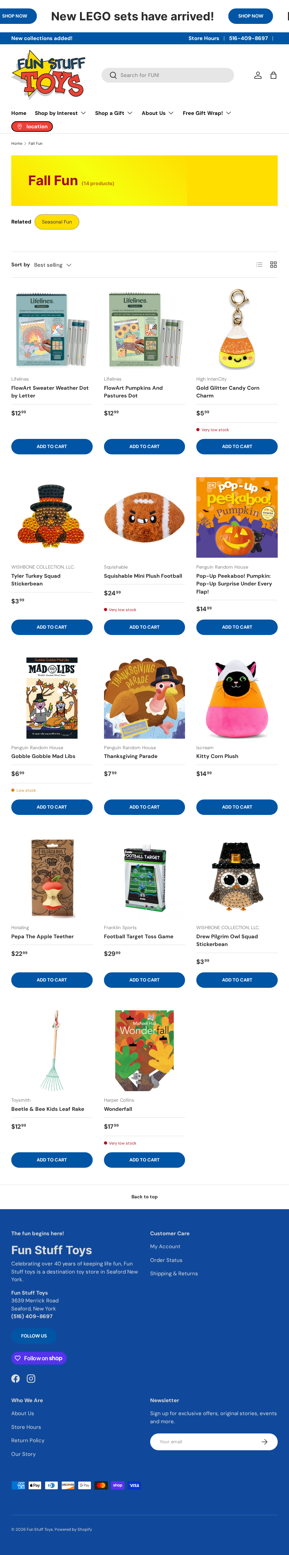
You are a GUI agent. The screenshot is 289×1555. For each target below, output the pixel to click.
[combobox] (168, 75)
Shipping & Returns (174, 1273)
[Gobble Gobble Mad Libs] (52, 698)
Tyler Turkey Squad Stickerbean (36, 580)
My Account (165, 1246)
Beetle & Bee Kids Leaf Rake (47, 1109)
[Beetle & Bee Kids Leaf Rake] (52, 1050)
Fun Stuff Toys (40, 1529)
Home (18, 113)
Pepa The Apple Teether (42, 936)
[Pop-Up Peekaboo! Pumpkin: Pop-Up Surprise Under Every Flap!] (237, 517)
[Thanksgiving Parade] (144, 698)
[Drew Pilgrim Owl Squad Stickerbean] (237, 878)
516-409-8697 (248, 38)
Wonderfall (118, 1109)
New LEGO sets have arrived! (132, 16)
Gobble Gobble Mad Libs (43, 756)
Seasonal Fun (57, 222)
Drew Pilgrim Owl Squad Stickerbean (227, 940)
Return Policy (27, 1440)
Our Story (23, 1454)
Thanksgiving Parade (131, 756)
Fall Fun (35, 143)
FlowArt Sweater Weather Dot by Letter (50, 392)
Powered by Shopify (73, 1529)
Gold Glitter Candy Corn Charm (227, 392)
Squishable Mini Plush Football (143, 575)
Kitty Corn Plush (217, 756)
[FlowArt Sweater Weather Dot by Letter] (52, 329)
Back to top (144, 1197)
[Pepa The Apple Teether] (52, 878)
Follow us (34, 1336)
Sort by (20, 264)
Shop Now (250, 16)
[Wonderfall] (144, 1050)
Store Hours (204, 38)
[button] (273, 75)
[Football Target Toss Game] (144, 878)
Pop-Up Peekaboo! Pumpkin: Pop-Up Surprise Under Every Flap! (234, 583)
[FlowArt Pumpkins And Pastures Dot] (144, 329)
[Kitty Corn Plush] (237, 698)
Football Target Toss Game (138, 936)
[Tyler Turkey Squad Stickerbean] (52, 517)
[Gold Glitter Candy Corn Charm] (237, 329)
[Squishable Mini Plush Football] (144, 517)
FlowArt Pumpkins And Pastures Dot (133, 392)
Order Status (166, 1260)
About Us (22, 1413)
